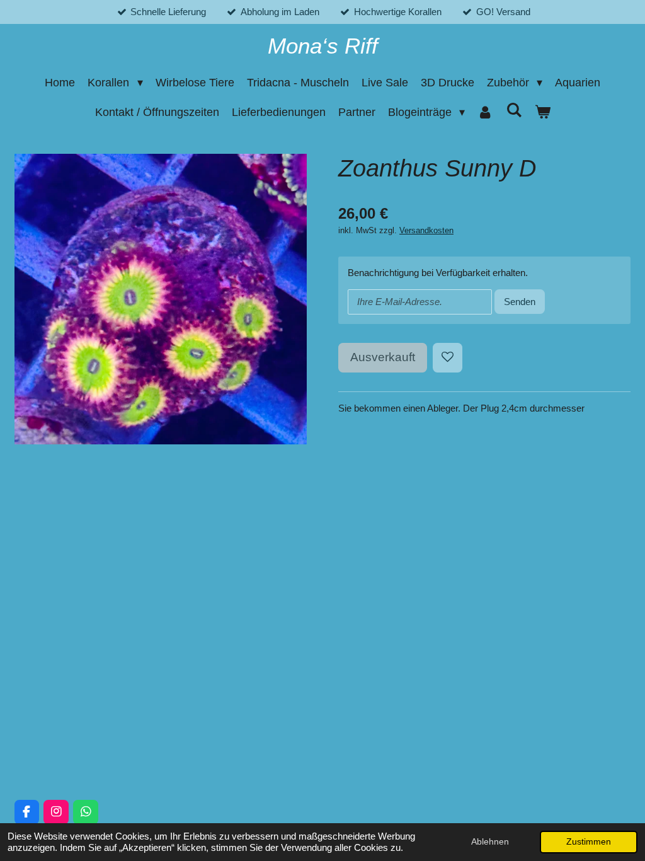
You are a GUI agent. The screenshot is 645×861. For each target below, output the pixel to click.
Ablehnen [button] (490, 842)
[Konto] (485, 112)
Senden (519, 301)
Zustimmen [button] (588, 842)
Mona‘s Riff (323, 45)
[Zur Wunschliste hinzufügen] (447, 358)
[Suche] (513, 111)
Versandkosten (426, 230)
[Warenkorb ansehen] (542, 112)
